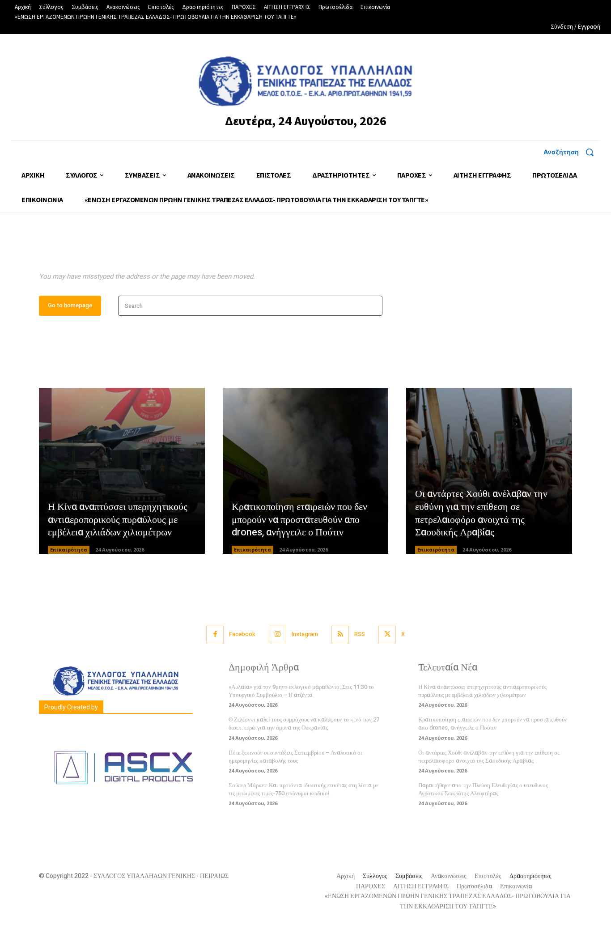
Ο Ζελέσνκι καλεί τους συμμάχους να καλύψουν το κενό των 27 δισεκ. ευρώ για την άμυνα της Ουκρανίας (304, 723)
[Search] (372, 306)
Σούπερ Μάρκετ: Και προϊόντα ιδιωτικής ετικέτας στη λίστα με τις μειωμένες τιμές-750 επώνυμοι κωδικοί (303, 789)
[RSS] (340, 634)
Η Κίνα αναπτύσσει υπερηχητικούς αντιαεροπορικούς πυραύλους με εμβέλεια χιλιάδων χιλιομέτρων (117, 519)
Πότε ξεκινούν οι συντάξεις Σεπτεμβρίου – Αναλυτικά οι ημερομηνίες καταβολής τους (295, 756)
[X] (387, 634)
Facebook (242, 634)
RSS (359, 634)
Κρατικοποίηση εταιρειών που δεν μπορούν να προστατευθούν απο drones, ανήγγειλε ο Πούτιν (299, 519)
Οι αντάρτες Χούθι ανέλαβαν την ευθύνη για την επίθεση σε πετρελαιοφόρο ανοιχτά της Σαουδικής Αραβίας (481, 513)
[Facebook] (215, 634)
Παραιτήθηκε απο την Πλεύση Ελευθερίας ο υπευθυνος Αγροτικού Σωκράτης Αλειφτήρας (483, 789)
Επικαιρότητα (68, 549)
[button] (571, 152)
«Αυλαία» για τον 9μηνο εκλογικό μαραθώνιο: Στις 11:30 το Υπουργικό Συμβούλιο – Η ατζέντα (301, 691)
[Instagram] (277, 634)
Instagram (305, 634)
